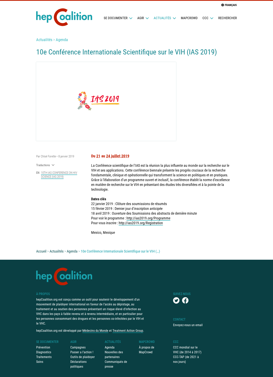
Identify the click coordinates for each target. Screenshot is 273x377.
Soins (39, 362)
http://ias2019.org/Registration (141, 223)
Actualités (162, 18)
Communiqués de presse (116, 364)
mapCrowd (189, 18)
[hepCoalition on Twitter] (176, 300)
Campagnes (78, 347)
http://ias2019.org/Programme (148, 218)
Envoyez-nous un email (188, 325)
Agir (140, 18)
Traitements (44, 357)
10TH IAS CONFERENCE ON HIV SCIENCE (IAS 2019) (59, 175)
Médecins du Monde (95, 331)
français (231, 5)
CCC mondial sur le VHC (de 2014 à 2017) (187, 349)
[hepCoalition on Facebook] (185, 300)
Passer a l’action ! (81, 352)
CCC (205, 18)
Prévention (43, 347)
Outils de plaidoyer (82, 357)
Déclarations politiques (78, 364)
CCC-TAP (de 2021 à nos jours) (186, 359)
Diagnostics (43, 352)
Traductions (43, 165)
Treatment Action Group (128, 331)
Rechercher (227, 18)
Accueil (41, 251)
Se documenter (116, 18)
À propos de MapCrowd (146, 349)
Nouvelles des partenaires (114, 354)
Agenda (62, 39)
